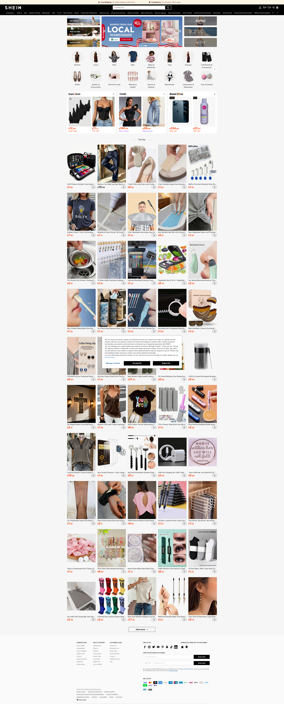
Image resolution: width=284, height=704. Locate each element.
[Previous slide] (104, 31)
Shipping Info (97, 646)
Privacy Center (81, 691)
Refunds (95, 651)
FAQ (111, 661)
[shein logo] (13, 7)
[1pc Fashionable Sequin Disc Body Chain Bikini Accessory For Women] (81, 500)
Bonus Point (113, 651)
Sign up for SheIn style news (154, 653)
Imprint (111, 697)
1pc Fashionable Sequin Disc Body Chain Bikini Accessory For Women (81, 520)
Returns (95, 648)
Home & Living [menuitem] (104, 13)
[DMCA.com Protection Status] (150, 689)
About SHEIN (81, 646)
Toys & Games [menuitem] (227, 13)
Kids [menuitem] (53, 13)
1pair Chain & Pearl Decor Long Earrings (202, 617)
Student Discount (82, 659)
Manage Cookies (109, 691)
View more (141, 629)
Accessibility (103, 697)
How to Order (97, 654)
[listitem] (81, 167)
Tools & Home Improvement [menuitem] (243, 13)
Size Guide (96, 659)
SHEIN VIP (96, 661)
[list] (161, 647)
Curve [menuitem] (59, 13)
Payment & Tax (114, 648)
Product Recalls (114, 654)
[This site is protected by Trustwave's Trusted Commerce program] (144, 689)
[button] (273, 7)
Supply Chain (81, 654)
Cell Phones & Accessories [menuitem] (202, 13)
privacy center (173, 670)
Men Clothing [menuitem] (67, 13)
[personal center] (260, 7)
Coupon (112, 656)
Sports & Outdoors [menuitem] (174, 13)
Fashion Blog (81, 664)
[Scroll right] (277, 13)
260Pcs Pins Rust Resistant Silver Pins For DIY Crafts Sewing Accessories (202, 184)
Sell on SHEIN (97, 664)
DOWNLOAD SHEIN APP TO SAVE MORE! (194, 642)
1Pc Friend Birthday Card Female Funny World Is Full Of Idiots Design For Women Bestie (172, 376)
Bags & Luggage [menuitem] (160, 13)
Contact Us (113, 646)
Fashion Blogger (82, 651)
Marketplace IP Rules (83, 697)
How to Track (97, 656)
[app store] (182, 648)
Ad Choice (119, 697)
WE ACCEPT (147, 678)
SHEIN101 (80, 661)
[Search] (168, 7)
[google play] (186, 648)
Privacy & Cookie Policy (186, 669)
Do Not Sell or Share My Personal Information (90, 694)
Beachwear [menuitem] (46, 13)
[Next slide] (179, 31)
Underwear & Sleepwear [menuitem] (89, 13)
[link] (71, 2)
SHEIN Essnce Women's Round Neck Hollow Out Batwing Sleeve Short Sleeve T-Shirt (142, 520)
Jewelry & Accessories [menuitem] (118, 13)
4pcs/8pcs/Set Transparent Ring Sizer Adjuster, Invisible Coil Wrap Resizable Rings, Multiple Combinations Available (172, 328)
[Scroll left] (275, 13)
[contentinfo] (176, 684)
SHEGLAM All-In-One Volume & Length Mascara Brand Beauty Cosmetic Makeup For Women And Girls (172, 569)
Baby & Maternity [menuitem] (147, 13)
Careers (79, 656)
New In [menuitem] (19, 13)
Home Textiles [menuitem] (187, 13)
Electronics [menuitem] (216, 13)
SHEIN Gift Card (115, 659)
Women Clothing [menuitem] (34, 13)
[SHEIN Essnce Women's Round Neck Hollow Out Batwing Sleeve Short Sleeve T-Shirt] (142, 500)
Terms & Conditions (112, 694)
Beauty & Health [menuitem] (133, 13)
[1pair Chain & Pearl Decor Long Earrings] (202, 596)
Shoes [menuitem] (77, 13)
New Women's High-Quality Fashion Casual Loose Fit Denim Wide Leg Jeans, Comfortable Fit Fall (142, 376)
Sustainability (81, 648)
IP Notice (94, 697)
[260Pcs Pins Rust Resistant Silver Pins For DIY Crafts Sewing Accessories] (202, 164)
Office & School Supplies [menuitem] (262, 13)
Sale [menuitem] (25, 13)
